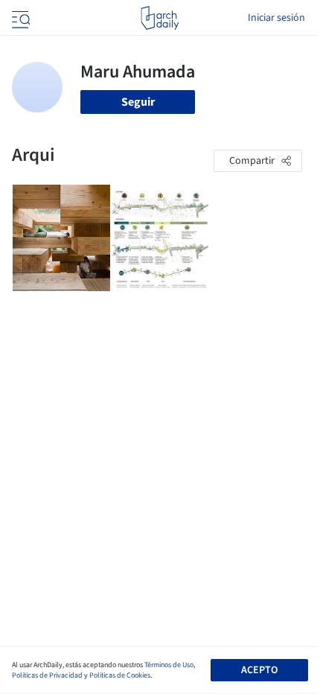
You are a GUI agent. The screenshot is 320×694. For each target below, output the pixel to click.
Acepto (259, 670)
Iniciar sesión (276, 18)
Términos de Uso (168, 665)
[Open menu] (19, 17)
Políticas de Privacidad (47, 675)
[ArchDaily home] (160, 18)
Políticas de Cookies (119, 675)
